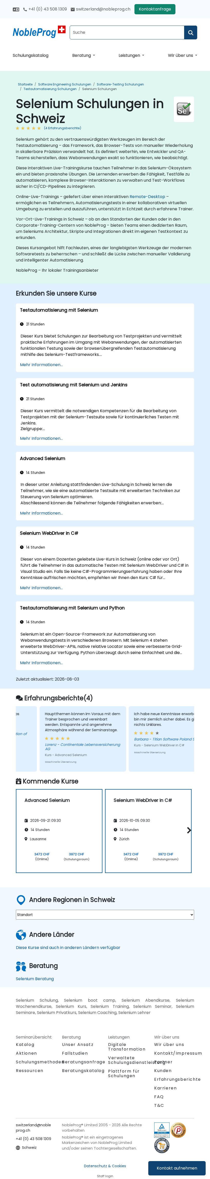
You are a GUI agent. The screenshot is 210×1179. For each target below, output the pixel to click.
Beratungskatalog (83, 1071)
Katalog (25, 1044)
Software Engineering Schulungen (64, 84)
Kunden (163, 1071)
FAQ (159, 1097)
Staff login (105, 1176)
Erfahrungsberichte (177, 1079)
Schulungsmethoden (40, 1062)
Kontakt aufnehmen (177, 1168)
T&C (159, 1105)
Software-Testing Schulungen (120, 84)
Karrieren (165, 1088)
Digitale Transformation (126, 1047)
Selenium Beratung (35, 979)
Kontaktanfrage (155, 9)
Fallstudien (75, 1053)
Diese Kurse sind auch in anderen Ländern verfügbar (68, 948)
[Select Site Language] (16, 9)
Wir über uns (181, 55)
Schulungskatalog (30, 55)
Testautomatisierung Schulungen (50, 89)
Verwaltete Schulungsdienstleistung (137, 1060)
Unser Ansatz (77, 1044)
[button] (188, 830)
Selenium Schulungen (99, 89)
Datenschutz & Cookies (105, 1166)
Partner (163, 1062)
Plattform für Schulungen (124, 1073)
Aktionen (26, 1053)
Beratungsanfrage (84, 1062)
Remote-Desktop (147, 197)
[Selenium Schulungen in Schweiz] (39, 32)
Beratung (82, 55)
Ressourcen (30, 1071)
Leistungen (130, 55)
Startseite (25, 84)
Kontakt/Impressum (178, 1053)
